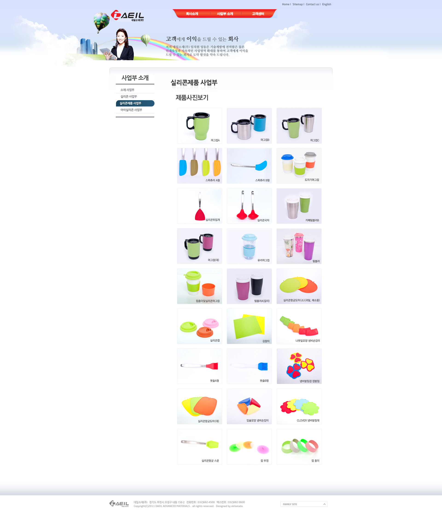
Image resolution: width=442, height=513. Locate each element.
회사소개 (192, 13)
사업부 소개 (225, 13)
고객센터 (258, 13)
